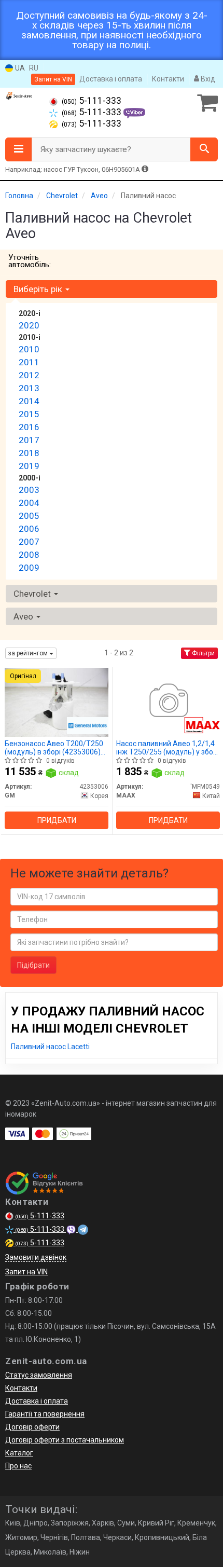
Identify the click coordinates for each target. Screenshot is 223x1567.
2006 (29, 529)
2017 (29, 440)
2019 (29, 466)
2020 (29, 325)
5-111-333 (91, 100)
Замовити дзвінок (35, 1257)
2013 (29, 388)
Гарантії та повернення (45, 1414)
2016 (29, 427)
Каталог (19, 1453)
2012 (29, 375)
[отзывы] (45, 1183)
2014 (29, 401)
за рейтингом (28, 653)
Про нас (18, 1466)
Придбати (56, 820)
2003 (29, 490)
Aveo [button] (24, 616)
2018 (29, 453)
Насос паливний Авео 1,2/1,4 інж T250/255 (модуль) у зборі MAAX (167, 747)
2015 (29, 414)
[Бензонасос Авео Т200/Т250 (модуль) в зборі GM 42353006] (56, 701)
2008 (29, 554)
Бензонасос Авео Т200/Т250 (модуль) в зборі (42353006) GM (54, 747)
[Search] (204, 149)
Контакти (168, 79)
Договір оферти (32, 1427)
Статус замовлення (38, 1375)
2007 (29, 542)
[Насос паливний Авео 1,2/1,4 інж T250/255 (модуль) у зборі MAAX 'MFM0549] (168, 701)
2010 (29, 349)
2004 (29, 503)
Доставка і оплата (110, 79)
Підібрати (33, 965)
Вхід (207, 79)
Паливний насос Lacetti (50, 1046)
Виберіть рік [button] (38, 289)
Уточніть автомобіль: (29, 261)
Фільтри (202, 653)
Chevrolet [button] (33, 593)
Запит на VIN (53, 79)
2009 (29, 567)
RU (33, 68)
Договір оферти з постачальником (64, 1440)
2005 (29, 516)
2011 (29, 362)
